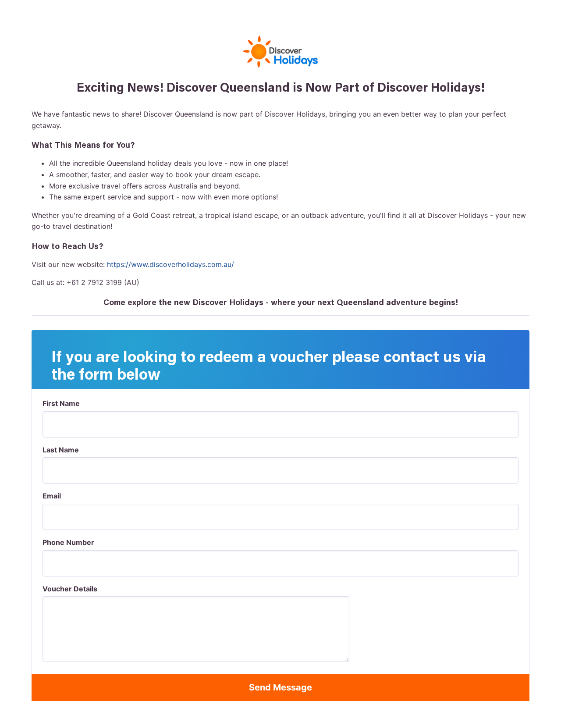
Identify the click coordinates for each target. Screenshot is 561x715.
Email (52, 495)
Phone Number (68, 542)
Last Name (61, 449)
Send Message (280, 687)
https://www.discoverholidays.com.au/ (170, 264)
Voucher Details (70, 588)
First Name (61, 403)
